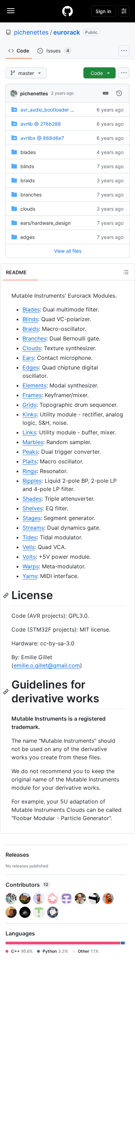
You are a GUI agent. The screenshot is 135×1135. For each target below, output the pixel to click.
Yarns (29, 576)
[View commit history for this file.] (119, 93)
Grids (29, 404)
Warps (30, 566)
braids (27, 180)
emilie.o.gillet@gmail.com (47, 665)
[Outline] (126, 272)
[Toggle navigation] (11, 11)
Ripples (32, 480)
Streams (33, 527)
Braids (30, 328)
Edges (30, 367)
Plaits (29, 461)
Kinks (29, 414)
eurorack (66, 32)
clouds (27, 209)
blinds (27, 166)
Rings (29, 471)
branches (31, 195)
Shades (32, 498)
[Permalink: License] (6, 595)
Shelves (32, 508)
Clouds (31, 348)
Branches (34, 338)
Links (29, 432)
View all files (67, 251)
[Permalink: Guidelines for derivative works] (6, 691)
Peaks (30, 451)
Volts (29, 556)
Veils (28, 547)
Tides (29, 537)
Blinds (30, 319)
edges (27, 237)
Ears (28, 357)
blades (28, 152)
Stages (31, 517)
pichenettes (31, 32)
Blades (31, 309)
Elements (34, 385)
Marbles (32, 442)
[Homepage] (67, 11)
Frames (32, 395)
